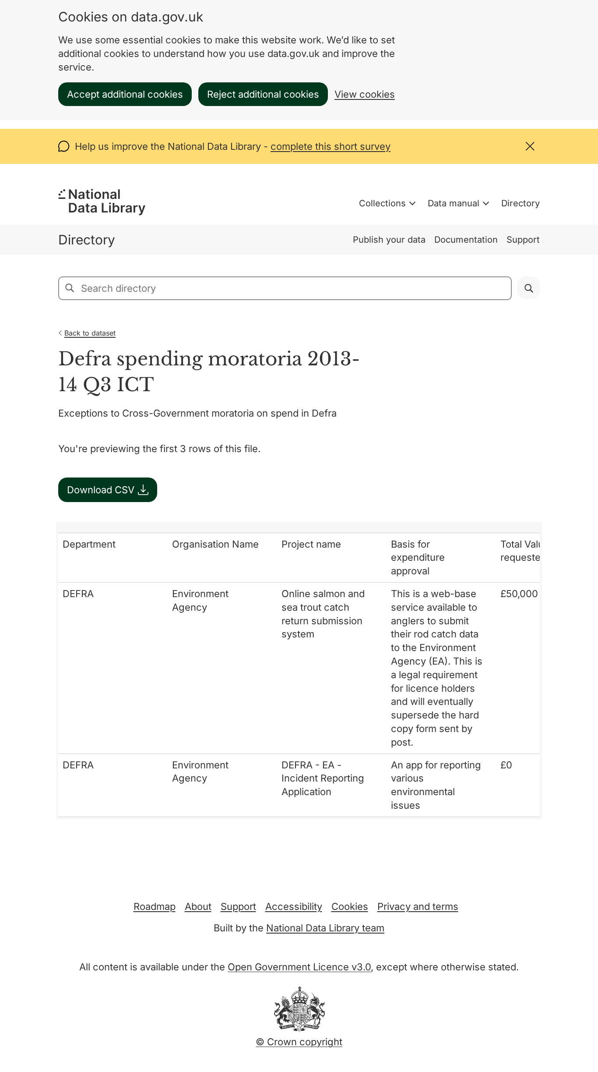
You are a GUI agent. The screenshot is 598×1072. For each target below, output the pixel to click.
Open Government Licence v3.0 (299, 967)
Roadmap (155, 906)
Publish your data (389, 239)
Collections (382, 203)
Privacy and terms (417, 906)
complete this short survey (330, 146)
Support (523, 239)
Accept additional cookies (125, 94)
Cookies (349, 906)
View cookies (364, 94)
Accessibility (293, 906)
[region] (299, 670)
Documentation (466, 239)
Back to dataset (90, 333)
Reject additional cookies (263, 94)
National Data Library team (325, 928)
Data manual (453, 203)
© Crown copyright (299, 1041)
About (198, 906)
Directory (520, 203)
